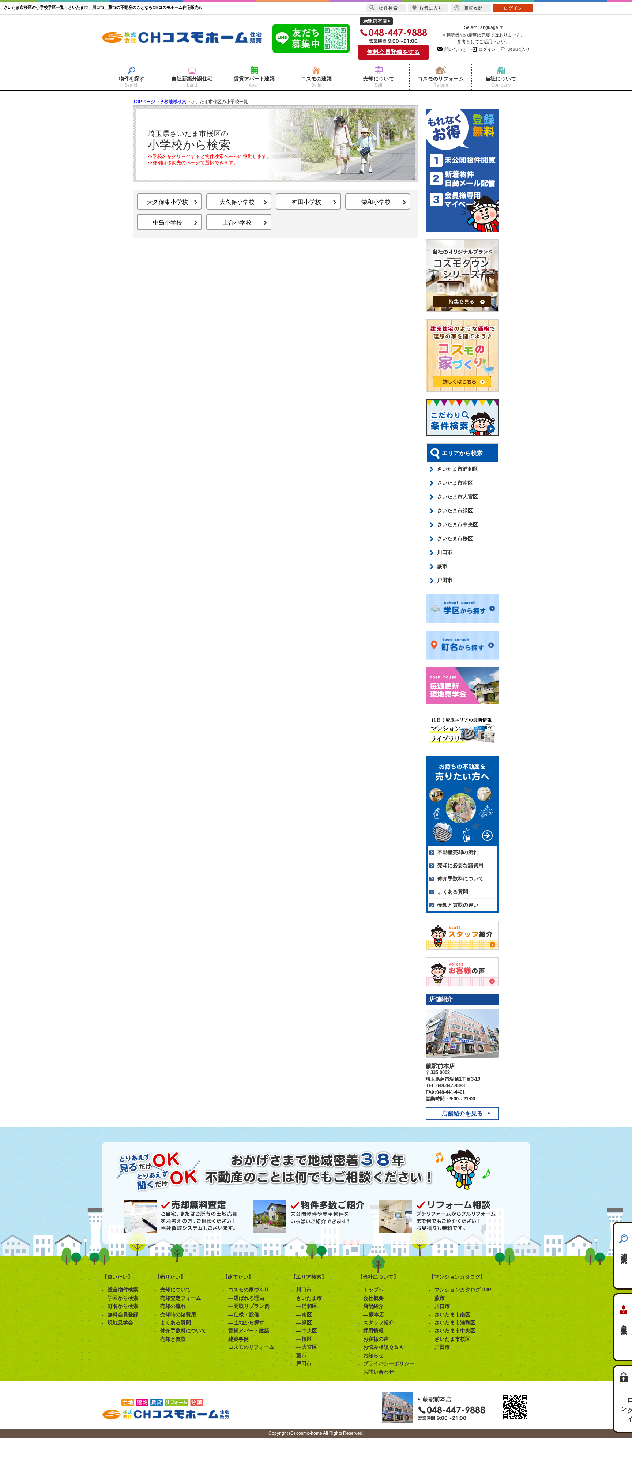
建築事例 (238, 1339)
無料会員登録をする (393, 52)
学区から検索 (123, 1298)
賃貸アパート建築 (248, 1330)
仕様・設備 (246, 1314)
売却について (175, 1289)
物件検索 (623, 1251)
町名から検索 (123, 1306)
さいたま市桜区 (455, 538)
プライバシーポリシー (388, 1363)
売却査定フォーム (180, 1298)
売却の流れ (173, 1306)
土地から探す (249, 1322)
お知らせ (373, 1355)
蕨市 (442, 566)
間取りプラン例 (252, 1306)
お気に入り (519, 49)
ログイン (487, 49)
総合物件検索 (123, 1289)
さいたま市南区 (455, 483)
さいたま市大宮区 (457, 497)
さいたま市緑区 (455, 510)
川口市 (444, 552)
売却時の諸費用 (178, 1314)
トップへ (373, 1289)
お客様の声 (376, 1339)
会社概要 (373, 1298)
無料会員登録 (123, 1314)
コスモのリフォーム (251, 1347)
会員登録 (623, 1323)
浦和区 (309, 1306)
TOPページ (144, 101)
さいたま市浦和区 (457, 469)
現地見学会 (120, 1322)
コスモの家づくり (248, 1289)
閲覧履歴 (473, 8)
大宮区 (309, 1347)
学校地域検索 (173, 101)
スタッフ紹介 (378, 1322)
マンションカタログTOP (462, 1289)
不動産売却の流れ (457, 852)
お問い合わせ (378, 1372)
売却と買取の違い (457, 905)
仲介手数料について (460, 878)
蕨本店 (376, 1314)
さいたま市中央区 (457, 524)
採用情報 (373, 1330)
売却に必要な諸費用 (460, 865)
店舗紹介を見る (462, 1113)
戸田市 (444, 580)
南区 (307, 1314)
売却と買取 (173, 1339)
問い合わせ (455, 49)
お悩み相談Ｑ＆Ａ (383, 1347)
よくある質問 (452, 892)
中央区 (309, 1330)
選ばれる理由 (249, 1298)
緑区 (307, 1322)
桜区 (307, 1339)
